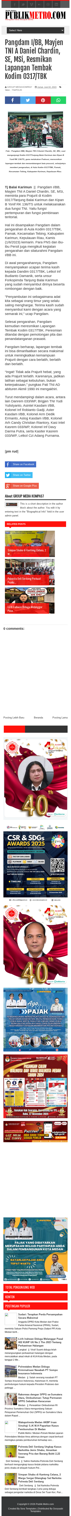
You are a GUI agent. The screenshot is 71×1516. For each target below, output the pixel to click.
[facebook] (15, 4)
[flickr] (40, 4)
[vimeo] (31, 4)
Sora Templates (28, 1508)
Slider (7, 90)
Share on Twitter (22, 475)
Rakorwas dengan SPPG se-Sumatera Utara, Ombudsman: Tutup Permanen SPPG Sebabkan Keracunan (40, 1398)
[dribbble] (48, 4)
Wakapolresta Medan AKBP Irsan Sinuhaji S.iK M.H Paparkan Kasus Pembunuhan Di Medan (38, 1425)
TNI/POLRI (17, 90)
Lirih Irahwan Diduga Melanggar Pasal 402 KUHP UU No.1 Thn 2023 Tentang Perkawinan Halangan (40, 1342)
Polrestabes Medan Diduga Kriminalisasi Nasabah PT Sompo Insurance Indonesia (38, 1370)
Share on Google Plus (25, 485)
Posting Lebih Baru (13, 717)
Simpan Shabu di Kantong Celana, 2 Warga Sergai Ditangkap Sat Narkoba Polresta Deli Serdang (39, 1478)
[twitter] (23, 4)
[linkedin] (56, 4)
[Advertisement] (35, 1180)
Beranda (38, 717)
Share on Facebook (23, 464)
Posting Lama (60, 717)
